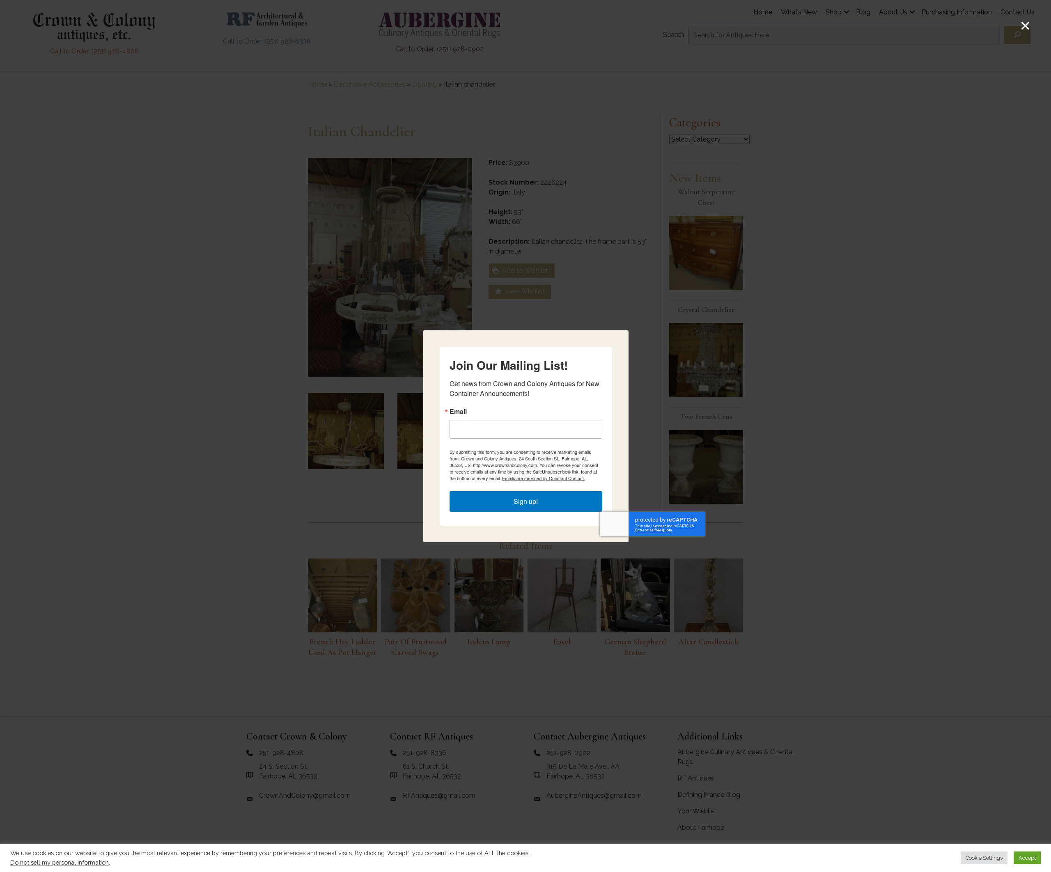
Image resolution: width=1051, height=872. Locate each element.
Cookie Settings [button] (984, 858)
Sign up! (526, 501)
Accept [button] (1027, 858)
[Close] (1025, 26)
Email (458, 411)
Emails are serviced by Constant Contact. (543, 478)
